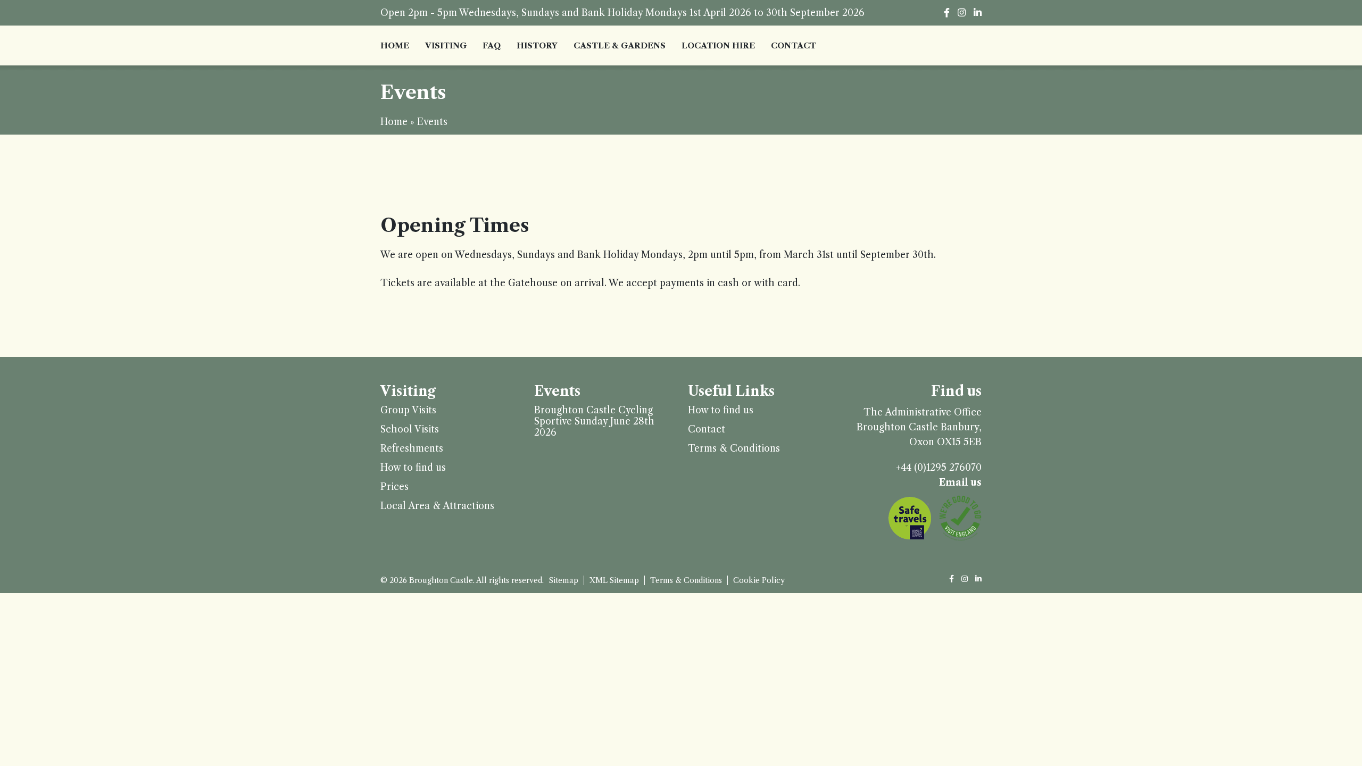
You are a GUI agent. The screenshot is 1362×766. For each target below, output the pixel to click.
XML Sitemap (614, 580)
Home (394, 45)
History (537, 45)
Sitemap (563, 580)
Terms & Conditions (734, 448)
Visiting (446, 45)
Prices (394, 487)
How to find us (413, 467)
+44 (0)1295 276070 (939, 467)
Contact (793, 45)
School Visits (409, 429)
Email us (960, 482)
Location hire (718, 45)
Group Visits (408, 410)
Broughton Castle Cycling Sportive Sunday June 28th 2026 (594, 421)
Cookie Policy (759, 580)
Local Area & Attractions (437, 506)
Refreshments (411, 448)
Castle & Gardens (620, 45)
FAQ (492, 45)
